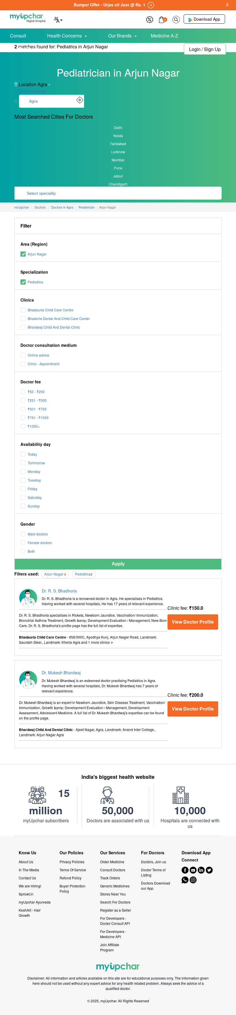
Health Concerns (64, 35)
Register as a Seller (115, 910)
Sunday (34, 505)
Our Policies (71, 853)
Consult (18, 35)
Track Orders (110, 877)
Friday (32, 488)
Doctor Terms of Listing (153, 872)
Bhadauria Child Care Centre (50, 309)
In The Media (29, 869)
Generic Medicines (115, 885)
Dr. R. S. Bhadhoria (59, 591)
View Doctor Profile (193, 621)
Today (32, 454)
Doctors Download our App (155, 885)
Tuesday (34, 480)
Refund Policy (70, 877)
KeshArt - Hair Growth (30, 913)
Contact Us (27, 877)
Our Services (112, 853)
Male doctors (38, 533)
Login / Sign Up (205, 49)
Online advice (38, 355)
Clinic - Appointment (43, 363)
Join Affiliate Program (109, 947)
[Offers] (149, 19)
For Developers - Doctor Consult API (115, 921)
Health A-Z (29, 48)
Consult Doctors (112, 869)
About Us (26, 861)
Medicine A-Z (164, 35)
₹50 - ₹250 (36, 391)
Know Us (27, 853)
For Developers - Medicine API (113, 934)
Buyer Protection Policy (72, 888)
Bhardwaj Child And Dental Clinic (54, 327)
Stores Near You (113, 893)
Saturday (35, 497)
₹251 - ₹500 (37, 400)
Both (31, 551)
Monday (34, 471)
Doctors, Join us (153, 861)
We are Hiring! (30, 885)
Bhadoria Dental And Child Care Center (59, 318)
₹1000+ (34, 426)
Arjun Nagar (37, 253)
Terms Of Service (73, 869)
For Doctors (152, 853)
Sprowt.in (26, 893)
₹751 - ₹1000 (38, 417)
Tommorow (36, 462)
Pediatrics (35, 281)
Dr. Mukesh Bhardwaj (61, 672)
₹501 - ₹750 (37, 408)
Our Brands (120, 35)
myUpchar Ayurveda (35, 902)
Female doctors (40, 542)
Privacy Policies (72, 861)
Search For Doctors (115, 902)
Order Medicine (112, 861)
